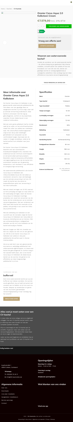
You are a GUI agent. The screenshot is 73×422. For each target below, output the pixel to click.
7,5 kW (67, 120)
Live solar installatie (8, 394)
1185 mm (67, 149)
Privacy (47, 419)
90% (68, 125)
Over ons (4, 388)
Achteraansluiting (64, 139)
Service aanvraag (6, 400)
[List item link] (18, 371)
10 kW (68, 111)
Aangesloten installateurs (9, 397)
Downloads (5, 391)
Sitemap (52, 419)
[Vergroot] (5, 42)
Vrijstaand (66, 101)
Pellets (67, 106)
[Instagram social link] (57, 406)
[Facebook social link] (55, 406)
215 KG (67, 163)
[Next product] (71, 9)
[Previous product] (67, 9)
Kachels (9, 9)
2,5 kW (67, 115)
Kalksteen (66, 130)
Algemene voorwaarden (39, 419)
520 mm (67, 154)
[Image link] (45, 391)
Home (3, 9)
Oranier (67, 96)
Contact (4, 403)
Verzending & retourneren (25, 419)
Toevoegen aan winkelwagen (59, 26)
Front (68, 135)
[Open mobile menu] (2, 3)
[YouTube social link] (59, 406)
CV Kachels (17, 9)
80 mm (67, 144)
